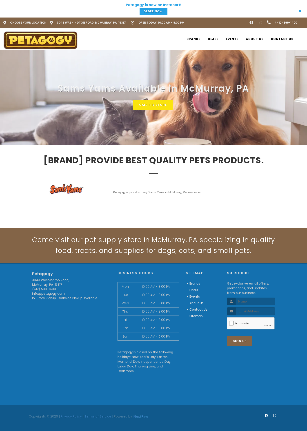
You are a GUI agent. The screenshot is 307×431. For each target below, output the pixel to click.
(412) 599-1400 (44, 289)
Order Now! (153, 11)
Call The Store (153, 105)
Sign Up (240, 341)
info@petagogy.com (48, 293)
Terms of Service (98, 416)
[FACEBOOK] (251, 23)
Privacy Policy (71, 416)
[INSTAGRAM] (260, 23)
